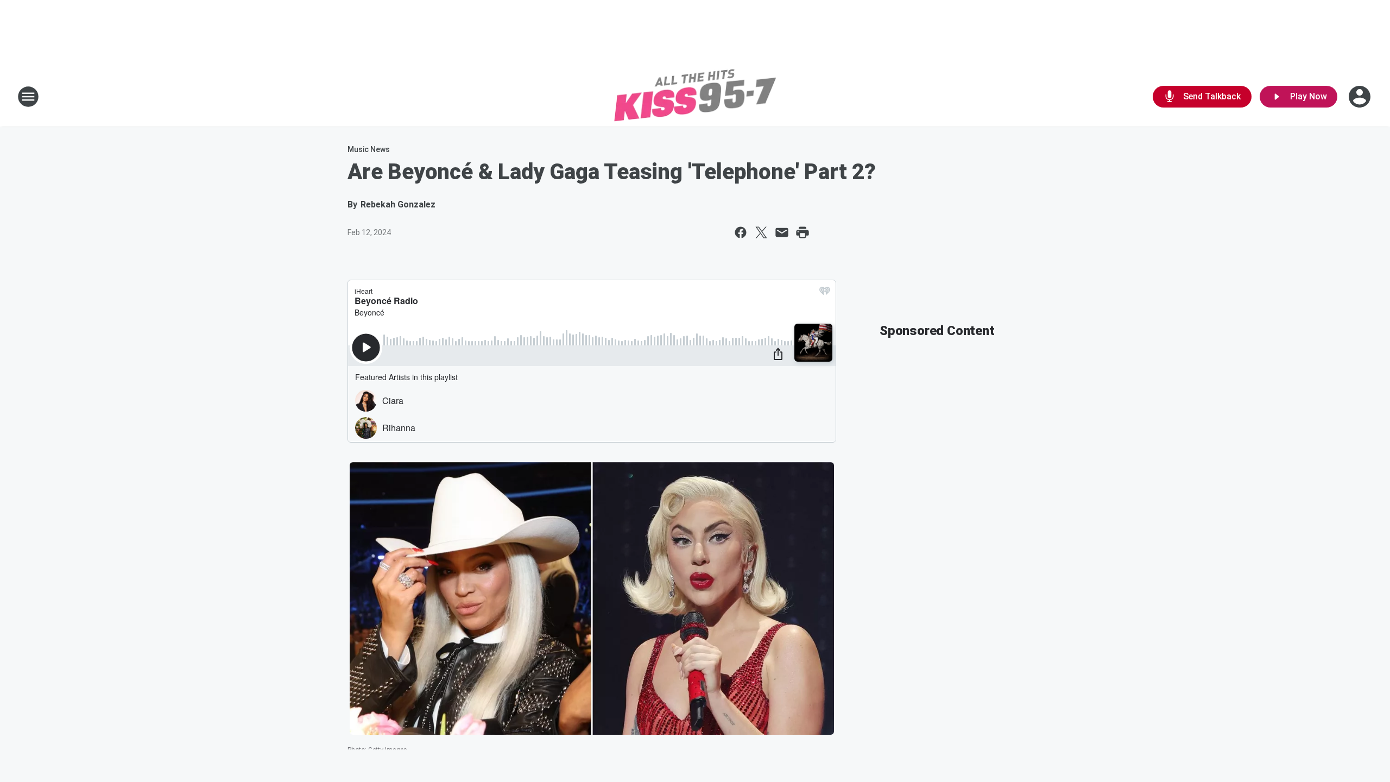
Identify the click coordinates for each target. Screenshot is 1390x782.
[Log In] (1361, 97)
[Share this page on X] (761, 232)
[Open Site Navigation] (28, 97)
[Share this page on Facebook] (740, 232)
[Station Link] (695, 96)
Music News (369, 149)
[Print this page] (802, 232)
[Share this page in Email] (781, 232)
